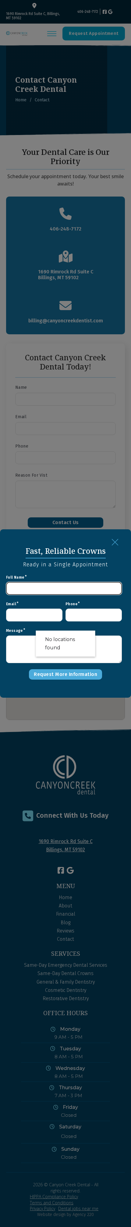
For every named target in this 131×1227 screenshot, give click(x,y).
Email (11, 604)
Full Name (15, 577)
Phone (71, 604)
